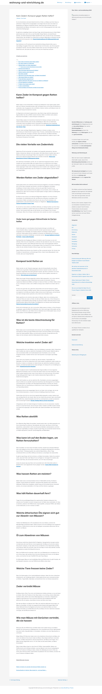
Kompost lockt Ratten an (24, 68)
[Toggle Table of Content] (17, 60)
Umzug (73, 248)
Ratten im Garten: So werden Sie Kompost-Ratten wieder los (31, 666)
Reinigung (74, 243)
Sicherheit (74, 246)
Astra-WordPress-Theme (67, 688)
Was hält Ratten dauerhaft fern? (26, 78)
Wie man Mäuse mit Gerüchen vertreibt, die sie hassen (31, 87)
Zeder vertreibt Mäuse (24, 85)
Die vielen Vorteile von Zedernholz (26, 63)
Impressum (74, 339)
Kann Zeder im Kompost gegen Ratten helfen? (29, 61)
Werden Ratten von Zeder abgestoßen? (27, 65)
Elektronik (74, 232)
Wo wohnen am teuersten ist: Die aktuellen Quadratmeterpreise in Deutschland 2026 (80, 268)
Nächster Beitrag (63, 680)
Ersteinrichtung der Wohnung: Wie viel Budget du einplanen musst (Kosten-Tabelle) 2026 (81, 260)
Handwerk (74, 236)
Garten (18, 18)
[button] (62, 2)
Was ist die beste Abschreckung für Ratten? (28, 70)
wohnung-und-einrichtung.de (26, 2)
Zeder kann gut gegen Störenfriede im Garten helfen (31, 66)
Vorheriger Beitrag (15, 680)
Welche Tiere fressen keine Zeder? (27, 84)
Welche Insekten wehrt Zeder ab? (26, 72)
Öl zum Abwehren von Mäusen (26, 82)
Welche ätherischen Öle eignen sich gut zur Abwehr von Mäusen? (33, 80)
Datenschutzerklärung (77, 344)
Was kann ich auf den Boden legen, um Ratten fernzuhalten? (32, 75)
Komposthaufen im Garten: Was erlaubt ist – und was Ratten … (31, 670)
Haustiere (74, 239)
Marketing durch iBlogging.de (79, 354)
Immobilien (74, 241)
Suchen (74, 295)
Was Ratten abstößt (23, 73)
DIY (73, 227)
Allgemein (74, 225)
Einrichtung (74, 230)
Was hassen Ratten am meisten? (26, 77)
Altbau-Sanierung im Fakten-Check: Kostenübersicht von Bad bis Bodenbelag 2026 (82, 282)
